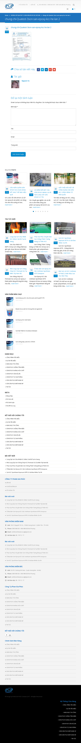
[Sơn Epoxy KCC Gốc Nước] (9, 323)
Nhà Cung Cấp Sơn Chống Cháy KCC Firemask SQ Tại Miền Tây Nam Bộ (18, 271)
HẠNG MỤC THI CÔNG (12, 364)
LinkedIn (46, 69)
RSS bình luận (10, 402)
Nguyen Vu (25, 81)
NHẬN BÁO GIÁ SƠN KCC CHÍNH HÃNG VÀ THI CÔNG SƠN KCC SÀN (67, 190)
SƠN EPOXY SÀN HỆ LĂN (13, 374)
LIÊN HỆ (33, 5)
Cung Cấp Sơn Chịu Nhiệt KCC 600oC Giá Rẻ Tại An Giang (18, 239)
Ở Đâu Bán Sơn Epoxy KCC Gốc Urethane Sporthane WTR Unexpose (42, 271)
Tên (12, 129)
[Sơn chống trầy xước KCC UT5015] (9, 345)
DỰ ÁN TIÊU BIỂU (11, 361)
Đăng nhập (9, 396)
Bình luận (14, 107)
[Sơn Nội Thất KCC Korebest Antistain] (9, 334)
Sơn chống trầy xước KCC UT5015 (25, 342)
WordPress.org (10, 406)
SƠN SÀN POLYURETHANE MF (14, 383)
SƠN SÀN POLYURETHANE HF (14, 380)
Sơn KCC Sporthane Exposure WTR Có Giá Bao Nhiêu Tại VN (67, 240)
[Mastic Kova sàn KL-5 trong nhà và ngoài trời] (9, 312)
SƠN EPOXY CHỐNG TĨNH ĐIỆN (15, 367)
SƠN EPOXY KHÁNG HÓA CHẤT (15, 370)
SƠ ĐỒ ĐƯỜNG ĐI (11, 486)
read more (12, 207)
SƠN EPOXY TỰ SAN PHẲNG (14, 377)
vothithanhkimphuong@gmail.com (22, 532)
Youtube (9, 635)
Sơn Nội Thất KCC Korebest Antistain (26, 331)
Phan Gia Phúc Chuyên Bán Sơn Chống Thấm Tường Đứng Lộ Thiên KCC (43, 239)
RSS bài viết (9, 399)
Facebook (38, 69)
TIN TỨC (8, 387)
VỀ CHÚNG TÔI (23, 5)
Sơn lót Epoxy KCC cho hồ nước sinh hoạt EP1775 (30, 298)
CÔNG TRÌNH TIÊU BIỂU (13, 357)
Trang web (14, 145)
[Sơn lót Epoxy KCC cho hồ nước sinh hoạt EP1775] (9, 301)
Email (54, 69)
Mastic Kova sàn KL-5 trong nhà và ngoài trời (29, 309)
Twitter (42, 69)
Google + (50, 69)
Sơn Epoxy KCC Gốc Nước (23, 320)
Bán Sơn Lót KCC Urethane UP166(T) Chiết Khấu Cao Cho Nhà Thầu (67, 273)
